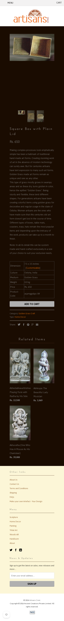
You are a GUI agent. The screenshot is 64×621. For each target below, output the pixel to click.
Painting (13, 526)
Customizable (33, 268)
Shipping (13, 493)
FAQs (12, 497)
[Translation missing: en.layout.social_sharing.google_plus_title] (32, 324)
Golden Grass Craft (27, 313)
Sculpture (14, 517)
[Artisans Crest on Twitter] (11, 550)
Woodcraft (14, 534)
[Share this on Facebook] (23, 324)
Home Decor (20, 317)
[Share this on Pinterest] (27, 324)
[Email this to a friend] (36, 324)
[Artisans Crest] (32, 16)
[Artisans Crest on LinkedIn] (20, 550)
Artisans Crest (34, 600)
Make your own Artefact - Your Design (26, 501)
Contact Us (14, 484)
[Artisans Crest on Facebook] (15, 550)
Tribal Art (13, 530)
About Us (13, 480)
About (12, 543)
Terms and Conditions (19, 488)
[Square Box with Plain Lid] (32, 47)
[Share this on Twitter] (18, 324)
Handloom (14, 539)
